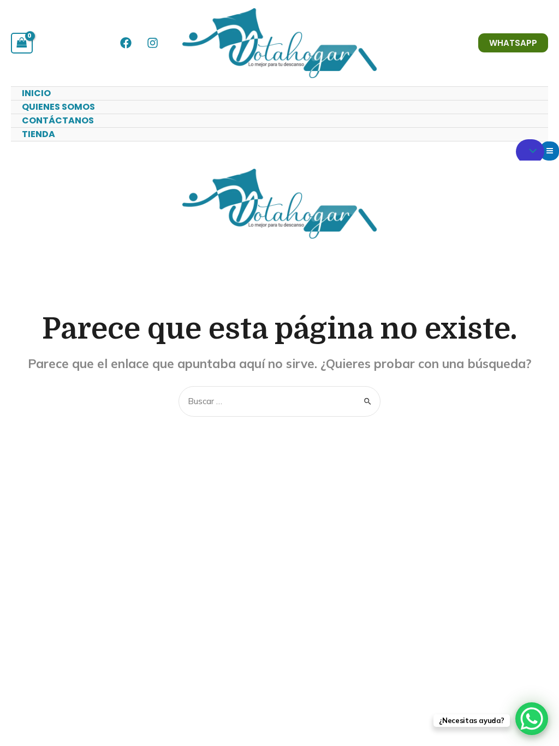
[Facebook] (125, 42)
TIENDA (38, 134)
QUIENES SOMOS (58, 106)
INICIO (36, 93)
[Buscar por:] (279, 401)
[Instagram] (152, 42)
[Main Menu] (549, 151)
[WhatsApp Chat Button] (531, 718)
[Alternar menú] (530, 151)
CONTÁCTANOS (58, 120)
